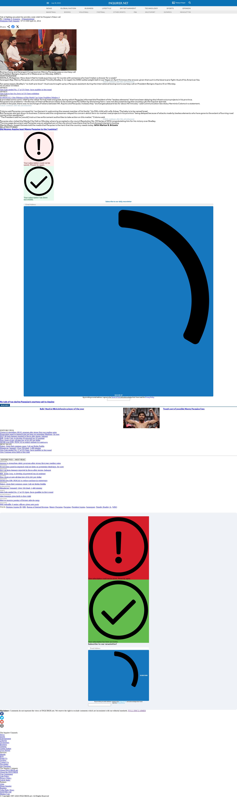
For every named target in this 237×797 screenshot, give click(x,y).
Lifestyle (3, 741)
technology (151, 8)
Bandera (3, 788)
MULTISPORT (150, 12)
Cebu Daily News (7, 790)
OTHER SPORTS (119, 12)
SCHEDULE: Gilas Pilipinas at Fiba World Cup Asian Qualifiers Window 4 (29, 97)
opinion (186, 8)
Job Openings (5, 766)
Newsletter (4, 764)
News (49, 8)
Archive (3, 760)
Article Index (5, 780)
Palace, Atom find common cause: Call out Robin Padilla (22, 446)
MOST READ (20, 460)
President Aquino (78, 507)
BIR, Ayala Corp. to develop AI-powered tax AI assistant (22, 438)
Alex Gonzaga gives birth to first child (15, 452)
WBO (114, 507)
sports (170, 8)
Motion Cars (5, 794)
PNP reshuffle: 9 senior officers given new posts (19, 504)
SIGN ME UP (118, 395)
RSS (2, 756)
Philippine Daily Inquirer (9, 21)
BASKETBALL (51, 12)
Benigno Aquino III (13, 507)
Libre (2, 784)
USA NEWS (5, 750)
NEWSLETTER (185, 12)
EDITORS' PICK (7, 460)
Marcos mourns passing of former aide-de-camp (20, 500)
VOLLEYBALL (83, 12)
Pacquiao (67, 507)
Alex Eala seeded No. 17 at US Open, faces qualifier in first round (26, 90)
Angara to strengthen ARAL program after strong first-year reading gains (28, 432)
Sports (2, 737)
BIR (24, 507)
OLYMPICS (168, 12)
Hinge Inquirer (5, 786)
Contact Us (4, 762)
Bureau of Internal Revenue (37, 507)
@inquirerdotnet (28, 19)
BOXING (67, 12)
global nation (68, 8)
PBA (135, 12)
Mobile (3, 754)
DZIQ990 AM (5, 792)
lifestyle (106, 8)
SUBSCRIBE (144, 675)
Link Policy (4, 776)
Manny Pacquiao (56, 507)
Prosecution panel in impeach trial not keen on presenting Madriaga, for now (29, 434)
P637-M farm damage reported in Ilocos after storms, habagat (24, 436)
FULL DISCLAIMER (137, 711)
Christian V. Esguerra (11, 19)
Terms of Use (115, 397)
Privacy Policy (149, 397)
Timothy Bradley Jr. (103, 507)
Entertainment (5, 739)
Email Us (3, 758)
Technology (4, 743)
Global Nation (5, 748)
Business (3, 745)
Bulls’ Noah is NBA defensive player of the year (62, 408)
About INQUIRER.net (9, 770)
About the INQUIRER (9, 772)
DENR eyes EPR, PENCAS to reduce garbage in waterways (24, 442)
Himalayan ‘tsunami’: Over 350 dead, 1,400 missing (20, 448)
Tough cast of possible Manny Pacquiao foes (184, 408)
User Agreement (6, 774)
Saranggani (90, 507)
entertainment (128, 8)
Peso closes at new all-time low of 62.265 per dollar (20, 440)
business (89, 8)
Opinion (3, 746)
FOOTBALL (101, 12)
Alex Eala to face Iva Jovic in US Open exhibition (19, 94)
